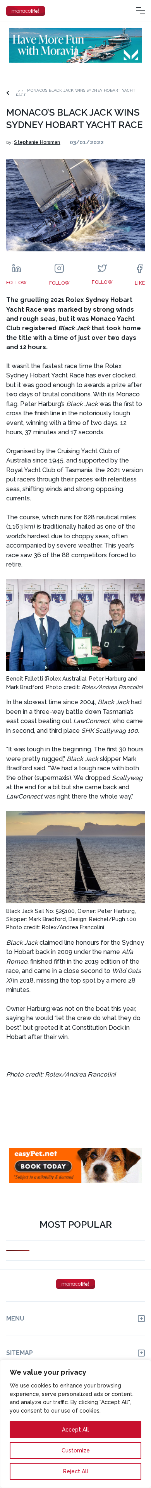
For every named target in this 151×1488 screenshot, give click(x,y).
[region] (75, 1424)
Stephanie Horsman (37, 142)
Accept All (75, 1430)
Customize (76, 1450)
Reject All (75, 1471)
